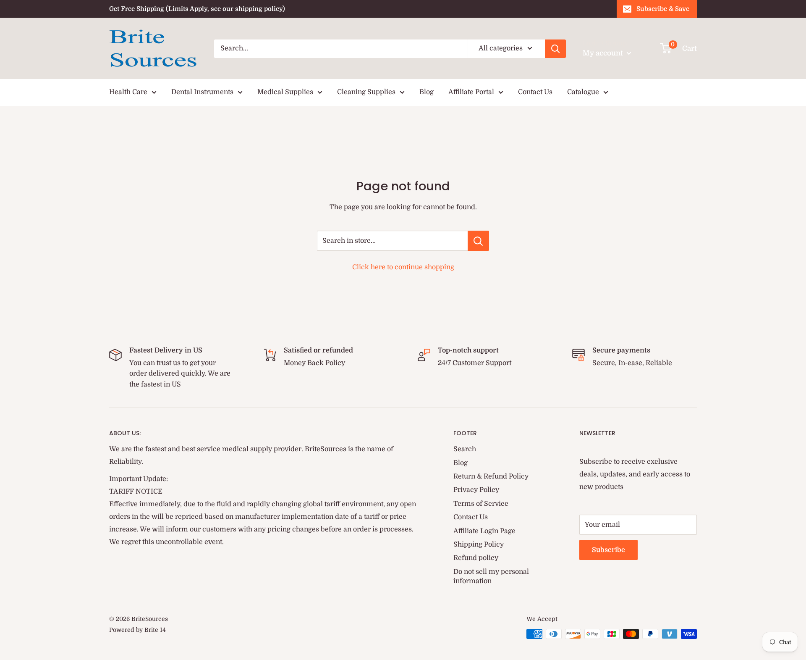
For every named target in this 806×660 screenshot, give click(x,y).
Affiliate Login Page (484, 531)
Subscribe (608, 550)
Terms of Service (480, 503)
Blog (426, 92)
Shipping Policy (478, 544)
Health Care (128, 92)
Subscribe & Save (662, 9)
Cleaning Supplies (366, 92)
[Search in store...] (478, 241)
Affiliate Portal (471, 92)
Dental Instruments (202, 92)
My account (604, 53)
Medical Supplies (285, 92)
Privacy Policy (476, 490)
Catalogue (583, 92)
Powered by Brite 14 (137, 629)
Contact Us (535, 92)
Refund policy (475, 558)
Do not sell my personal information (491, 576)
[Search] (555, 48)
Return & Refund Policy (491, 476)
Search (464, 449)
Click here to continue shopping (403, 267)
